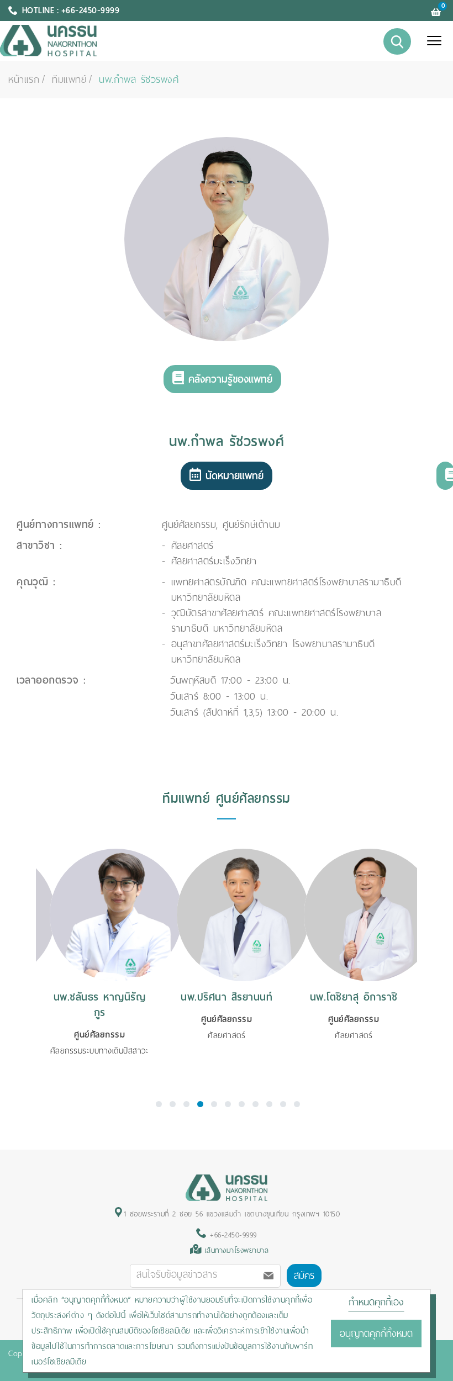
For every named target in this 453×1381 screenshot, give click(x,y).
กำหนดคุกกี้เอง (376, 1302)
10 (283, 1104)
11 (296, 1104)
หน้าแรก (23, 79)
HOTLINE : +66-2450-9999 (71, 10)
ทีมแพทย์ (69, 79)
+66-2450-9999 (232, 1235)
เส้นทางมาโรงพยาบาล (237, 1250)
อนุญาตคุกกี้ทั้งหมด (376, 1333)
